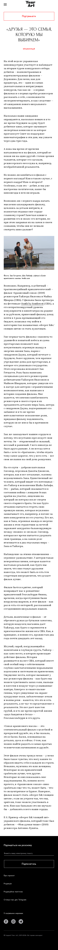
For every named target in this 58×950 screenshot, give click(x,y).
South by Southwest (32, 304)
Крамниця (29, 49)
